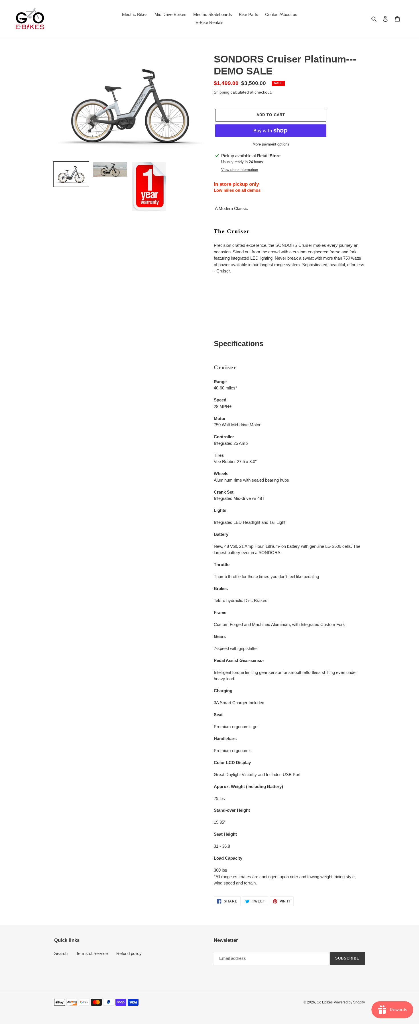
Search (61, 953)
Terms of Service (92, 953)
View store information (239, 169)
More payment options (271, 144)
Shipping (221, 92)
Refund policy (129, 953)
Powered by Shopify (349, 1002)
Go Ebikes (325, 1002)
